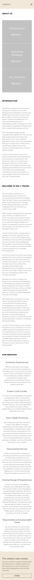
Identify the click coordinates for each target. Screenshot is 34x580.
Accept (17, 575)
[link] (6, 4)
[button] (31, 4)
